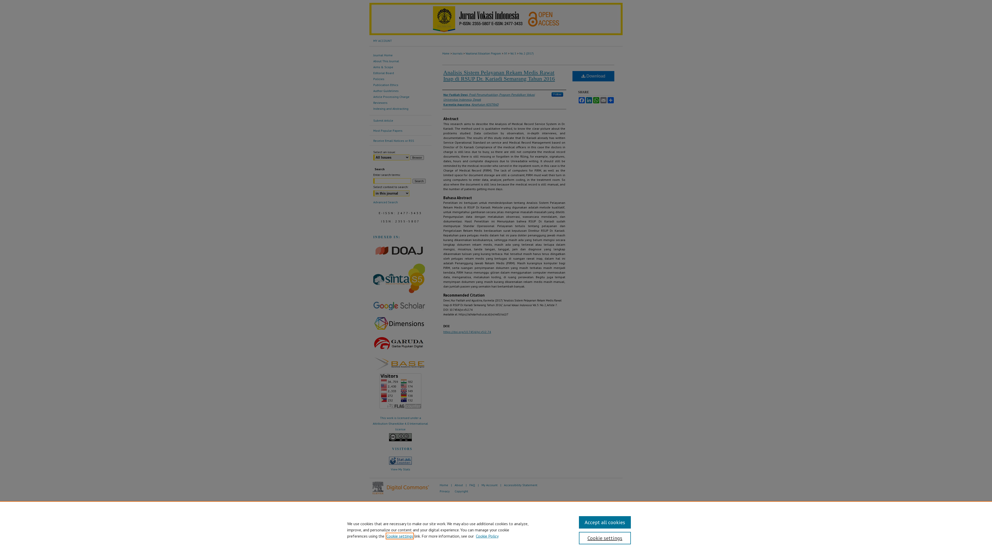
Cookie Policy (487, 536)
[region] (496, 529)
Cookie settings (399, 536)
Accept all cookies (605, 522)
